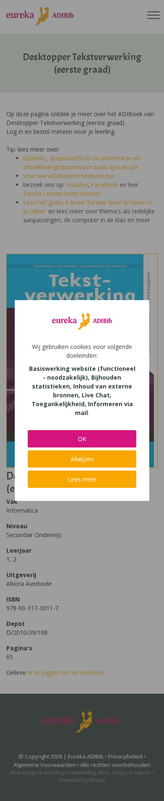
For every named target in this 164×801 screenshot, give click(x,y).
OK (82, 439)
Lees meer (82, 479)
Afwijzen (82, 459)
